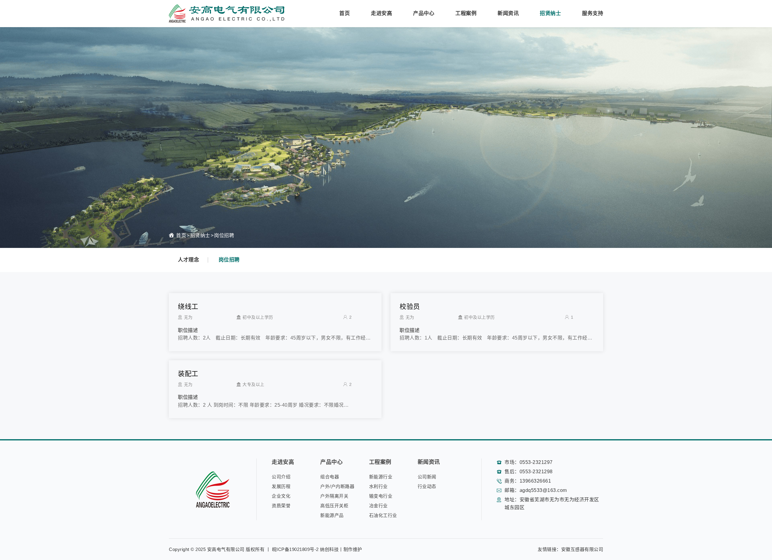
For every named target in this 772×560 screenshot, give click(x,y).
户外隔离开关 (334, 496)
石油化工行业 (383, 515)
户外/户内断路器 (337, 486)
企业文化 (281, 496)
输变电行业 (381, 496)
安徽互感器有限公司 (582, 549)
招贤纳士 (550, 13)
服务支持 (592, 13)
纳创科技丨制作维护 (341, 549)
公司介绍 (281, 476)
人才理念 (188, 260)
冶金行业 (378, 505)
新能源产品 (332, 515)
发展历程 (281, 486)
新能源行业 (381, 476)
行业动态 (427, 486)
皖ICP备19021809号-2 (295, 549)
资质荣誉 (281, 505)
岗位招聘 (224, 235)
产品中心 (423, 13)
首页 (344, 13)
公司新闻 (427, 476)
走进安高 (381, 13)
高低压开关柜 (334, 505)
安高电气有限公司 (226, 549)
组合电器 (329, 476)
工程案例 (465, 13)
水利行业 (378, 486)
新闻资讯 (508, 13)
